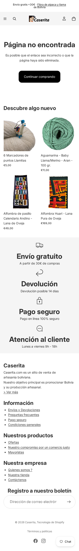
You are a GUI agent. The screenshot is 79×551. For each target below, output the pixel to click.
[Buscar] (14, 19)
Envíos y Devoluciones (24, 410)
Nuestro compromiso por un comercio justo (39, 447)
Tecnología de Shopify (50, 522)
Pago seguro (17, 420)
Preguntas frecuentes (23, 415)
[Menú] (5, 19)
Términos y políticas (39, 531)
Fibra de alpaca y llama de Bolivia (50, 6)
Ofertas (13, 442)
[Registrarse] (69, 501)
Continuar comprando (39, 76)
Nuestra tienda (18, 475)
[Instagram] (43, 541)
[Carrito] (74, 19)
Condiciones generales (24, 424)
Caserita (30, 522)
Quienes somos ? (20, 470)
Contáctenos (17, 480)
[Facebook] (35, 541)
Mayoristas (16, 452)
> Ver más (11, 392)
